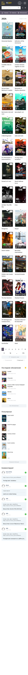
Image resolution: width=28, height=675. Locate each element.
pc (9, 3)
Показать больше (14, 462)
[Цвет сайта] (23, 7)
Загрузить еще (15, 357)
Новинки (14, 12)
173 (23, 353)
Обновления (23, 12)
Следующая (20, 360)
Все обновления (14, 405)
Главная (6, 12)
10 (10, 353)
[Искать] (19, 7)
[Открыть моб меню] (24, 3)
